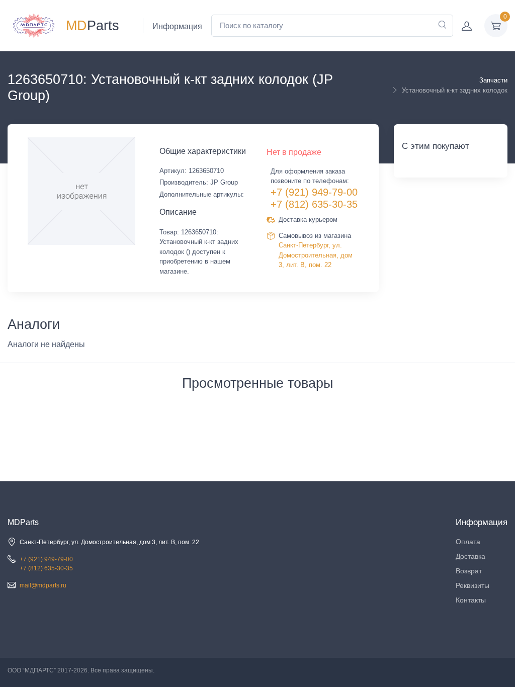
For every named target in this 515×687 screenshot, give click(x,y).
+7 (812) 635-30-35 (314, 204)
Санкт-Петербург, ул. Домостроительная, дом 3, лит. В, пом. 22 (316, 255)
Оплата (468, 542)
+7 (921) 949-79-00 (314, 192)
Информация (177, 26)
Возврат (469, 571)
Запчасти (493, 80)
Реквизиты (472, 585)
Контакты (471, 600)
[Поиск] (442, 25)
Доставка (470, 556)
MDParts (23, 522)
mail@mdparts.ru (43, 585)
